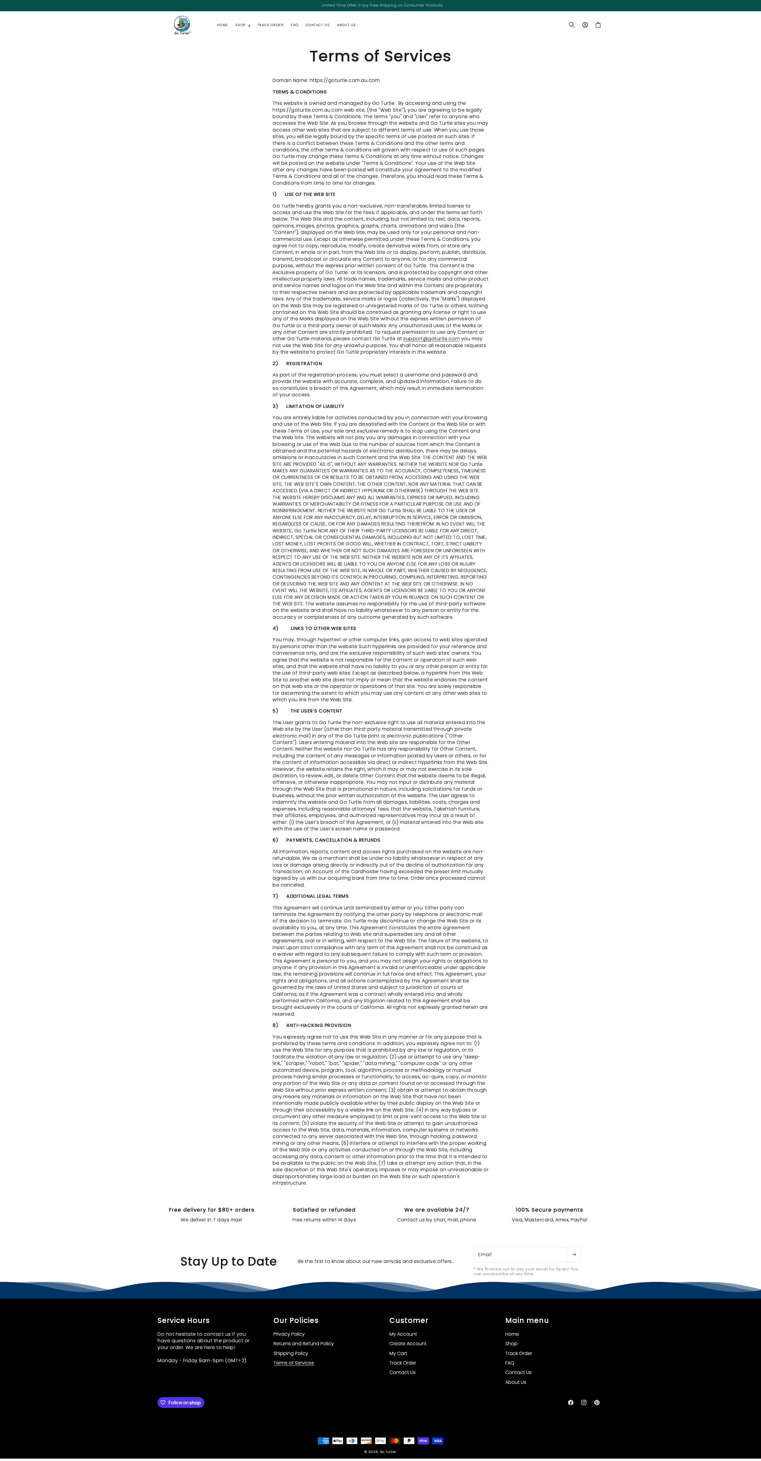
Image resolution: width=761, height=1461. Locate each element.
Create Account (408, 1343)
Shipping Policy (290, 1353)
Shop (511, 1343)
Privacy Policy (289, 1334)
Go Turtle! (388, 1451)
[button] (243, 25)
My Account (403, 1334)
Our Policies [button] (296, 1320)
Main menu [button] (527, 1320)
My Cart (398, 1353)
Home (512, 1334)
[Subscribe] (573, 1254)
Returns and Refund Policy (303, 1343)
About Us (515, 1382)
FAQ (509, 1362)
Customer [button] (408, 1320)
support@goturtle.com (431, 338)
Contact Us (402, 1372)
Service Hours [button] (184, 1320)
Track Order (402, 1362)
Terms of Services (293, 1362)
